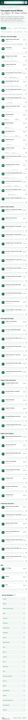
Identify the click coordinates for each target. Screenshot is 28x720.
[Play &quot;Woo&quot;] (3, 115)
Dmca (19, 717)
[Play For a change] (3, 569)
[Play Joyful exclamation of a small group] (3, 227)
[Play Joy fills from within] (3, 148)
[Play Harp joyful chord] (3, 479)
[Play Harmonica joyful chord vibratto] (3, 470)
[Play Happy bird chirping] (3, 409)
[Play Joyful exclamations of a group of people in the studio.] (3, 260)
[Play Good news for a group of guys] (3, 302)
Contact (24, 717)
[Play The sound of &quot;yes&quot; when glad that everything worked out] (3, 98)
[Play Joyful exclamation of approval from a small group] (3, 235)
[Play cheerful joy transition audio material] (3, 540)
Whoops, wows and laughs (7, 31)
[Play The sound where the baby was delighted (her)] (3, 347)
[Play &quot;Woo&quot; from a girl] (3, 82)
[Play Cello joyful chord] (3, 495)
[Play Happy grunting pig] (3, 400)
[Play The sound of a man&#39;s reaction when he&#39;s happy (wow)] (3, 190)
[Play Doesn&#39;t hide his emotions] (3, 165)
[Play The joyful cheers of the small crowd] (3, 243)
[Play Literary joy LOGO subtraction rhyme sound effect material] (3, 557)
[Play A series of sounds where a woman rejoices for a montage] (3, 157)
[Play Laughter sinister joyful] (3, 65)
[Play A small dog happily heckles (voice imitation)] (3, 425)
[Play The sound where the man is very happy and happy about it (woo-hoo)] (3, 73)
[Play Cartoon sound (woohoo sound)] (3, 107)
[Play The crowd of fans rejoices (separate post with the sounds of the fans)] (3, 294)
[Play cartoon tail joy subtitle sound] (3, 532)
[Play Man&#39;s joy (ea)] (3, 140)
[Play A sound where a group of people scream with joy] (3, 269)
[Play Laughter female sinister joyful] (3, 40)
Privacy (15, 717)
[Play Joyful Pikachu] (3, 48)
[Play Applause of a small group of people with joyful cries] (3, 210)
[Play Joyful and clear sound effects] (3, 507)
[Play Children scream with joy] (3, 322)
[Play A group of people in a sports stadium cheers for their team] (3, 310)
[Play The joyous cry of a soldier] (3, 57)
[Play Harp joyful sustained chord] (3, 487)
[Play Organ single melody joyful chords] (3, 454)
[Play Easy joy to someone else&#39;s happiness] (3, 198)
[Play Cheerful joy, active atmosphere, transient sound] (3, 549)
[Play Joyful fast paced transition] (3, 524)
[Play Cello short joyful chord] (3, 445)
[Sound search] (23, 3)
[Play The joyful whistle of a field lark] (3, 392)
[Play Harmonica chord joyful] (3, 462)
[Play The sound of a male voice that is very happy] (3, 182)
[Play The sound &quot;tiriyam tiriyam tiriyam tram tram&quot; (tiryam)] (3, 90)
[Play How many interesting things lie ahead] (3, 173)
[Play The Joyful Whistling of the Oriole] (3, 417)
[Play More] (3, 585)
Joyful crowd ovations (18, 31)
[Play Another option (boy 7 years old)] (3, 355)
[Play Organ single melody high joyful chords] (3, 437)
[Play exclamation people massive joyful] (3, 285)
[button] (22, 28)
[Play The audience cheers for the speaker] (3, 277)
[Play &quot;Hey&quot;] (3, 123)
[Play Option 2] (3, 577)
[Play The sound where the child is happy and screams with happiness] (3, 364)
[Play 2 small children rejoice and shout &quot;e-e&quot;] (3, 372)
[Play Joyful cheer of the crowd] (3, 218)
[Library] (25, 2)
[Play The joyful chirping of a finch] (3, 383)
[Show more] (26, 22)
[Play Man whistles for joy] (3, 132)
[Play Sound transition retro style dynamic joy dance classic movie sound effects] (3, 515)
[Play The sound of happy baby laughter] (3, 330)
